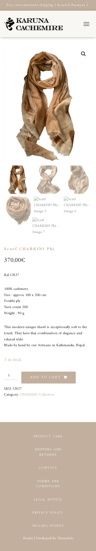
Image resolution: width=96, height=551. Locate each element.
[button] (83, 54)
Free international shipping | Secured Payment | (47, 5)
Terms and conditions (48, 484)
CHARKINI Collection (37, 394)
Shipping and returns (48, 452)
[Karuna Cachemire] (35, 24)
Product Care (48, 436)
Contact (48, 468)
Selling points (48, 526)
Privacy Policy (48, 513)
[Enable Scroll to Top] (85, 540)
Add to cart (45, 377)
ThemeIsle (65, 538)
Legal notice (48, 500)
